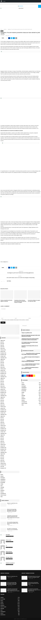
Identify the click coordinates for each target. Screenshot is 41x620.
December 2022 (3, 409)
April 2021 (2, 441)
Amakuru (2, 476)
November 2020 (3, 449)
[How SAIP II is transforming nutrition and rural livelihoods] (3, 530)
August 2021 (3, 435)
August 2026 (3, 340)
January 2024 (3, 389)
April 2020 (2, 460)
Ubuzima (2, 491)
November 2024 (3, 373)
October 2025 (3, 356)
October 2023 (3, 394)
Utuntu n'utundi (3, 495)
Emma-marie (8, 540)
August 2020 (3, 453)
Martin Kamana (9, 551)
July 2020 (2, 455)
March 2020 (3, 461)
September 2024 (4, 376)
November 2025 (3, 354)
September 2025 (3, 357)
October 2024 (3, 375)
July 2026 (2, 342)
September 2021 (3, 433)
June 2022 (2, 419)
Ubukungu (2, 487)
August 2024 (3, 378)
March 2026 (3, 348)
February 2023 (3, 406)
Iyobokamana (3, 480)
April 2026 (2, 346)
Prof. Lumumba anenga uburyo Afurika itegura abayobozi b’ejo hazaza (12, 523)
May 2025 (2, 364)
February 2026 (3, 349)
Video (2, 496)
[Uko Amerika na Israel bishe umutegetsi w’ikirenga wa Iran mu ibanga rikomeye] (24, 590)
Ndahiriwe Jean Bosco (10, 562)
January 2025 (3, 370)
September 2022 (3, 414)
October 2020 (3, 450)
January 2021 (3, 446)
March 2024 (3, 386)
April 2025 (2, 365)
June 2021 (2, 438)
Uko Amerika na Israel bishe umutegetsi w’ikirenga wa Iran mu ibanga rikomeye (34, 589)
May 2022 (2, 420)
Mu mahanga (3, 482)
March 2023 (3, 405)
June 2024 (2, 381)
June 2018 (2, 466)
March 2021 (3, 442)
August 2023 (3, 397)
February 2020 (3, 463)
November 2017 (3, 468)
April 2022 (2, 422)
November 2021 (3, 430)
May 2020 (2, 458)
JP (6, 545)
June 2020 (2, 457)
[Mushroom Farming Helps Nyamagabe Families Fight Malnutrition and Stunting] (3, 511)
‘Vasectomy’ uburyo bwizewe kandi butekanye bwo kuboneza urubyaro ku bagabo (20, 301)
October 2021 (3, 431)
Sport (2, 485)
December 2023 (3, 390)
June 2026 (2, 343)
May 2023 (2, 401)
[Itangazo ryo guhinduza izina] (3, 505)
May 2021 (2, 439)
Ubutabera (2, 490)
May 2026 (2, 345)
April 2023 (2, 403)
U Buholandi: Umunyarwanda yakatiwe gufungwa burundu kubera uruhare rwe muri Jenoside (13, 516)
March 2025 (3, 367)
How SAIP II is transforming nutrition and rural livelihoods (12, 529)
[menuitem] (1, 1)
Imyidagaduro (3, 479)
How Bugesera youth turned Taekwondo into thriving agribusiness (20, 272)
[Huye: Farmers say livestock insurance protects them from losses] (24, 584)
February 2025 (3, 368)
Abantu (2, 474)
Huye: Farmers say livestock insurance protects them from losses (33, 583)
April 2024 (2, 384)
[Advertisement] (20, 89)
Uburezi (2, 488)
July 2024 (2, 379)
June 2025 (2, 362)
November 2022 (3, 411)
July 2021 (2, 436)
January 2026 (3, 351)
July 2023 (2, 398)
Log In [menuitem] (4, 1)
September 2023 (3, 395)
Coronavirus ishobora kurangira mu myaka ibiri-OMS (34, 301)
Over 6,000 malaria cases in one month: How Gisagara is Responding (20, 277)
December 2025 (3, 353)
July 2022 (2, 417)
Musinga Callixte (9, 557)
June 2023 (2, 400)
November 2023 (3, 392)
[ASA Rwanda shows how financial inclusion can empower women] (24, 578)
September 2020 (4, 452)
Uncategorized (3, 493)
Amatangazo (3, 477)
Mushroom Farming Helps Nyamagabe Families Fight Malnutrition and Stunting (12, 510)
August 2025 (3, 359)
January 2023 (3, 408)
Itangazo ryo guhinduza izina (12, 503)
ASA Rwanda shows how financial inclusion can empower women (34, 577)
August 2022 (3, 416)
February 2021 (3, 444)
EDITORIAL (2, 35)
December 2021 (3, 428)
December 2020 (3, 447)
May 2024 (2, 383)
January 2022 (3, 427)
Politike (2, 484)
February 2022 (3, 425)
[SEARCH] (39, 326)
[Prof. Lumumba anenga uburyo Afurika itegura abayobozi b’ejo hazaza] (3, 524)
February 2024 (3, 387)
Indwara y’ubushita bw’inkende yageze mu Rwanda (6, 301)
